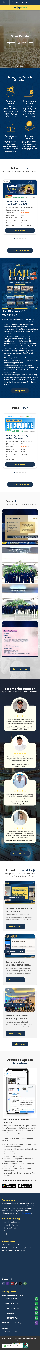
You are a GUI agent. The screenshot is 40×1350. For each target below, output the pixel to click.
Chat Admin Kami (14, 1346)
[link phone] (4, 2)
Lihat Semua (20, 1044)
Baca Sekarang (15, 926)
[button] (17, 66)
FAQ (5, 1234)
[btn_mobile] (4, 8)
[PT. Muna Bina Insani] (20, 7)
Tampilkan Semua (20, 669)
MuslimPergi (19, 1341)
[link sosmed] (11, 2)
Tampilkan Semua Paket (20, 250)
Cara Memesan (9, 1231)
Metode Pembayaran (12, 1222)
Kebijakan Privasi (10, 1228)
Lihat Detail (20, 230)
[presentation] (1, 39)
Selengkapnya (20, 391)
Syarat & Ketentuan (11, 1225)
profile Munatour (25, 1213)
